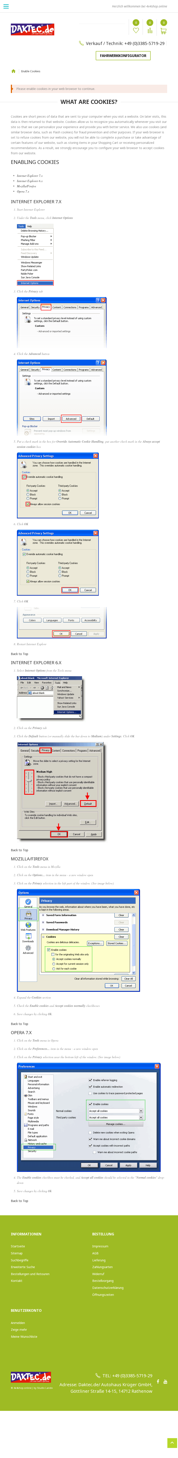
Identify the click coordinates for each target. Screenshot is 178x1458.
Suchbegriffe (19, 1260)
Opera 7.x (23, 191)
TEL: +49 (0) (113, 1376)
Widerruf (98, 1274)
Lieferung (98, 1260)
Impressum (100, 1246)
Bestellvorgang (103, 1281)
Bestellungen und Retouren (30, 1274)
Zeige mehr (19, 1329)
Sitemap (17, 1253)
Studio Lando (45, 1387)
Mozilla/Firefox (26, 186)
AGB (95, 1253)
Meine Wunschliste (24, 1336)
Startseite (13, 71)
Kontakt (16, 1281)
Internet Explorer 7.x (30, 176)
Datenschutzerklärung (108, 1288)
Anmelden (18, 1323)
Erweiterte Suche (23, 1267)
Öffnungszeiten (103, 1295)
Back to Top (19, 654)
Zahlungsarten (102, 1267)
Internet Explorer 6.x (30, 181)
